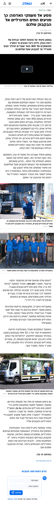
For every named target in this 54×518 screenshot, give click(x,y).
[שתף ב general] (4, 3)
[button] (43, 3)
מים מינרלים (40, 461)
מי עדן (48, 461)
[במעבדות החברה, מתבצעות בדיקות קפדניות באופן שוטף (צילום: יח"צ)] (27, 253)
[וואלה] (27, 3)
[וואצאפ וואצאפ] (10, 3)
